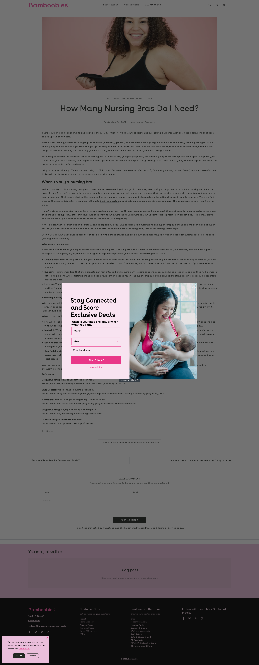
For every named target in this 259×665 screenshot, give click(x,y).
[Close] (47, 637)
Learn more (24, 649)
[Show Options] (117, 331)
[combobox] (95, 331)
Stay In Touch (96, 359)
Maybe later (95, 367)
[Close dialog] (194, 286)
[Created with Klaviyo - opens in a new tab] (129, 380)
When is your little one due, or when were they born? (94, 323)
